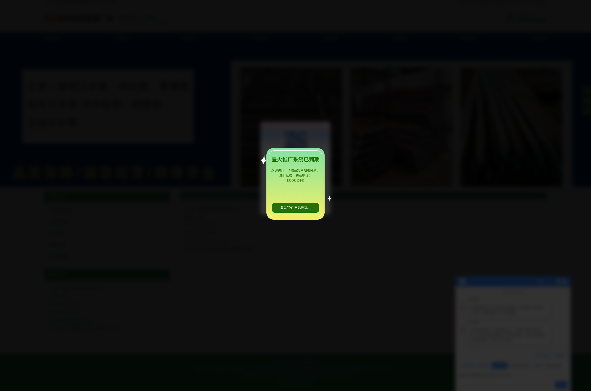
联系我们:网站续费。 (295, 207)
